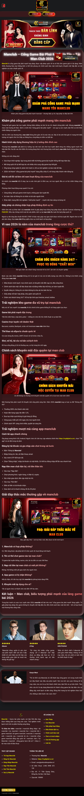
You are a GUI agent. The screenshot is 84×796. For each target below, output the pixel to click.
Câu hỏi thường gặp (52, 740)
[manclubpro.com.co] (42, 5)
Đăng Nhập (10, 762)
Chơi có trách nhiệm (52, 736)
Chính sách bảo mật (52, 733)
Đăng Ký (10, 759)
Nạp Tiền (10, 766)
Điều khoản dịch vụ (52, 729)
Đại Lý (9, 772)
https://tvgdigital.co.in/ (67, 438)
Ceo (50, 723)
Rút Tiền (10, 769)
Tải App (9, 756)
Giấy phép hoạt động (53, 726)
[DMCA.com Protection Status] (8, 790)
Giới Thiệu (49, 719)
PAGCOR (5, 212)
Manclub (4, 719)
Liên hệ (48, 743)
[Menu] (3, 5)
